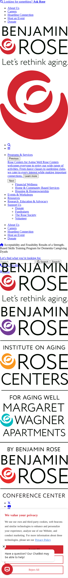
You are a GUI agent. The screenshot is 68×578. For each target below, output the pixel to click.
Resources (14, 198)
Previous (14, 158)
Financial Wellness (26, 184)
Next (11, 180)
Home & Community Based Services (37, 187)
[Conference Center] (34, 496)
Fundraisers (22, 211)
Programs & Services (20, 154)
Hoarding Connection (20, 14)
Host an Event (16, 18)
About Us (13, 8)
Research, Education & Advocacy (28, 201)
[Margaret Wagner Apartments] (34, 450)
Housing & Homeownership (32, 191)
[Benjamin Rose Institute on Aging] (34, 348)
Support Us (14, 204)
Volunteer (21, 218)
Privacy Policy (43, 540)
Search (44, 261)
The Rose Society (25, 215)
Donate (12, 21)
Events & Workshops (20, 194)
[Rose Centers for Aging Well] (34, 398)
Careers (12, 11)
